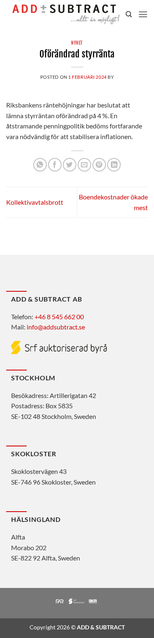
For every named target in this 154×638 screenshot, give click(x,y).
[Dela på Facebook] (55, 165)
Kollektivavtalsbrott (34, 202)
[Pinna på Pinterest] (99, 165)
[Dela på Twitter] (69, 165)
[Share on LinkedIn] (114, 165)
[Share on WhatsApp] (40, 165)
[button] (143, 14)
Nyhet (77, 43)
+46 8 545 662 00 (59, 316)
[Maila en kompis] (84, 165)
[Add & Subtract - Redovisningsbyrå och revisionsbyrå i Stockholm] (66, 14)
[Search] (129, 14)
